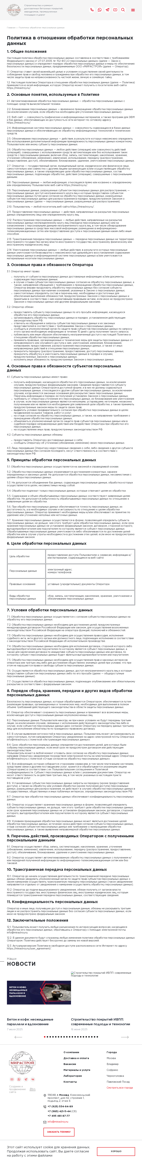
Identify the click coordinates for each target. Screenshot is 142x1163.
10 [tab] (69, 1037)
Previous (16, 1037)
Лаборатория (73, 1076)
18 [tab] (91, 1037)
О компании (71, 1053)
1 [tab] (44, 1037)
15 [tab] (83, 1037)
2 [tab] (47, 1037)
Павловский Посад (118, 1082)
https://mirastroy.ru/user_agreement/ (29, 949)
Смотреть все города (120, 1088)
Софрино (112, 1070)
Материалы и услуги (77, 1070)
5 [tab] (55, 1037)
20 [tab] (97, 1037)
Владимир (113, 1064)
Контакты (70, 1082)
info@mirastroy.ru (17, 740)
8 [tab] (64, 1037)
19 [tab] (94, 1037)
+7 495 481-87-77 (59, 1116)
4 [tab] (53, 1037)
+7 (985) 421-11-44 (59, 1111)
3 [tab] (50, 1037)
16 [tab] (86, 1037)
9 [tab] (67, 1037)
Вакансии (70, 1064)
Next (123, 1037)
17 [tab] (89, 1037)
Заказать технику (59, 1132)
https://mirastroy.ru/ (18, 88)
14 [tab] (80, 1037)
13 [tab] (78, 1037)
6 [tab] (58, 1037)
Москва (111, 1058)
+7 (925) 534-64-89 (60, 1107)
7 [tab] (61, 1037)
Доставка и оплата (76, 1058)
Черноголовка (115, 1076)
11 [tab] (72, 1037)
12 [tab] (75, 1037)
